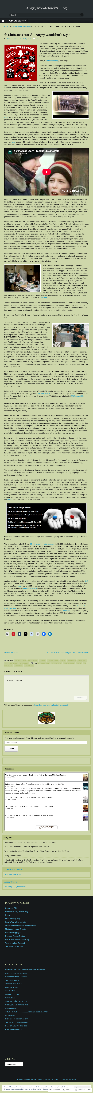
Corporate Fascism (21, 27)
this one (44, 297)
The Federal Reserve (11, 663)
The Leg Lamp (29, 665)
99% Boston (10, 990)
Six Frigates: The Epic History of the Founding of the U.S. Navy (29, 806)
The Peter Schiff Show (14, 946)
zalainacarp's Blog (12, 994)
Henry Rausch (11, 786)
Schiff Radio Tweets (13, 870)
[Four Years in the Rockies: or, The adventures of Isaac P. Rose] (85, 821)
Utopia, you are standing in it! (16, 1004)
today (20, 586)
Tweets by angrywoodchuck (15, 886)
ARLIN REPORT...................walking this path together (26, 1011)
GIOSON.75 (10, 997)
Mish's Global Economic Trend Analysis (20, 925)
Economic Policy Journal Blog (16, 911)
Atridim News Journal (13, 983)
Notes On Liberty (11, 1008)
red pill (9, 499)
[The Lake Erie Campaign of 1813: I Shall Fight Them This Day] (85, 802)
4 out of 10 (67, 610)
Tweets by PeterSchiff (12, 874)
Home (7, 27)
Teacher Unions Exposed (15, 943)
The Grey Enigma (12, 980)
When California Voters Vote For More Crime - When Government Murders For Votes (36, 851)
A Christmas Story (51, 60)
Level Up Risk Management (16, 973)
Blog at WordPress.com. (27, 1080)
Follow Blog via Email (12, 732)
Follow (11, 749)
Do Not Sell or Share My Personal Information (57, 1080)
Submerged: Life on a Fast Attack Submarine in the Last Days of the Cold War (35, 784)
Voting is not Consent (12, 855)
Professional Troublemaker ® (16, 1018)
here (6, 117)
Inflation (62, 661)
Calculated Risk (11, 908)
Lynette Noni (10, 1015)
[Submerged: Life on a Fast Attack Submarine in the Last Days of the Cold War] (85, 789)
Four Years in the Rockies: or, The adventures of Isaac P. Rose (29, 815)
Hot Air (8, 915)
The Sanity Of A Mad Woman (16, 1022)
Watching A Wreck (12, 987)
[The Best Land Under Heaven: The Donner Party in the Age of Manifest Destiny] (85, 780)
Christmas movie (56, 663)
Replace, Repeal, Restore (15, 936)
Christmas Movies (69, 663)
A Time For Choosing (13, 1029)
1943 (86, 581)
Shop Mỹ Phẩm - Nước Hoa (16, 1001)
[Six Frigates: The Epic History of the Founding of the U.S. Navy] (85, 811)
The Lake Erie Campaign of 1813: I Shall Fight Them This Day (28, 797)
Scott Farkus (18, 665)
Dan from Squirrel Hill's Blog (16, 1025)
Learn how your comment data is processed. (51, 705)
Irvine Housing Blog (12, 918)
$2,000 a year (35, 544)
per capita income (30, 588)
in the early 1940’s (43, 393)
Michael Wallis (11, 777)
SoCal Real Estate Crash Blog (17, 939)
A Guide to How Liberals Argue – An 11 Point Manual (67, 652)
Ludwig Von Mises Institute (15, 922)
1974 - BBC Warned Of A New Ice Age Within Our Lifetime (26, 846)
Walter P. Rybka (11, 799)
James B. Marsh (11, 817)
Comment (80, 698)
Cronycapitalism (32, 661)
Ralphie (79, 663)
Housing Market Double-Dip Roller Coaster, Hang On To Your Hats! (30, 842)
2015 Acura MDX (77, 396)
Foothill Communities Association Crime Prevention (25, 969)
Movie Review (72, 661)
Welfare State (24, 663)
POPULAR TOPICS (17, 21)
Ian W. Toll (10, 808)
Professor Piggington (13, 932)
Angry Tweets (10, 882)
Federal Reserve (53, 661)
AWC (9, 39)
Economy (42, 661)
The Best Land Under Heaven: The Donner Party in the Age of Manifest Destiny (35, 775)
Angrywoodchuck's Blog (46, 8)
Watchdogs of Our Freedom (16, 976)
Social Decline (82, 661)
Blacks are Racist (12, 652)
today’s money (48, 544)
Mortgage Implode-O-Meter (15, 929)
